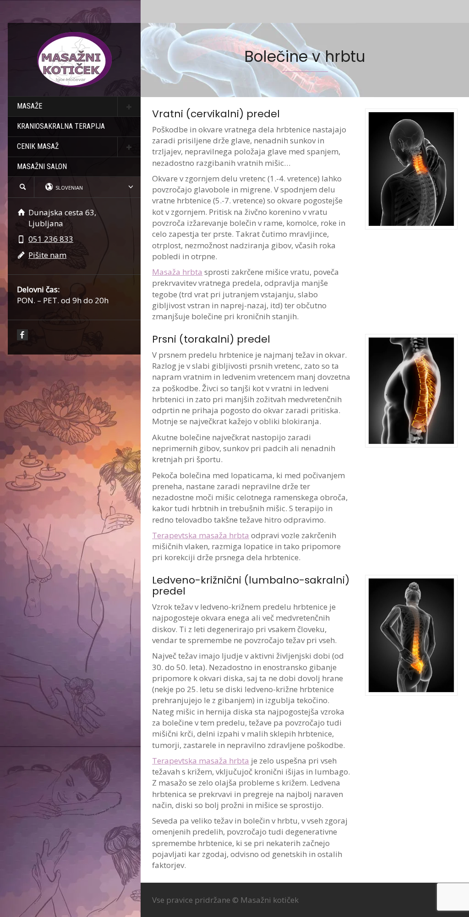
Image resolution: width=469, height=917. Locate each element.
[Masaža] (74, 59)
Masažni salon (42, 166)
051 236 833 (50, 239)
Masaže (29, 106)
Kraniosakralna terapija (61, 126)
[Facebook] (22, 334)
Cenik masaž (38, 146)
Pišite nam (47, 255)
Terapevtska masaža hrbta (200, 535)
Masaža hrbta (177, 272)
